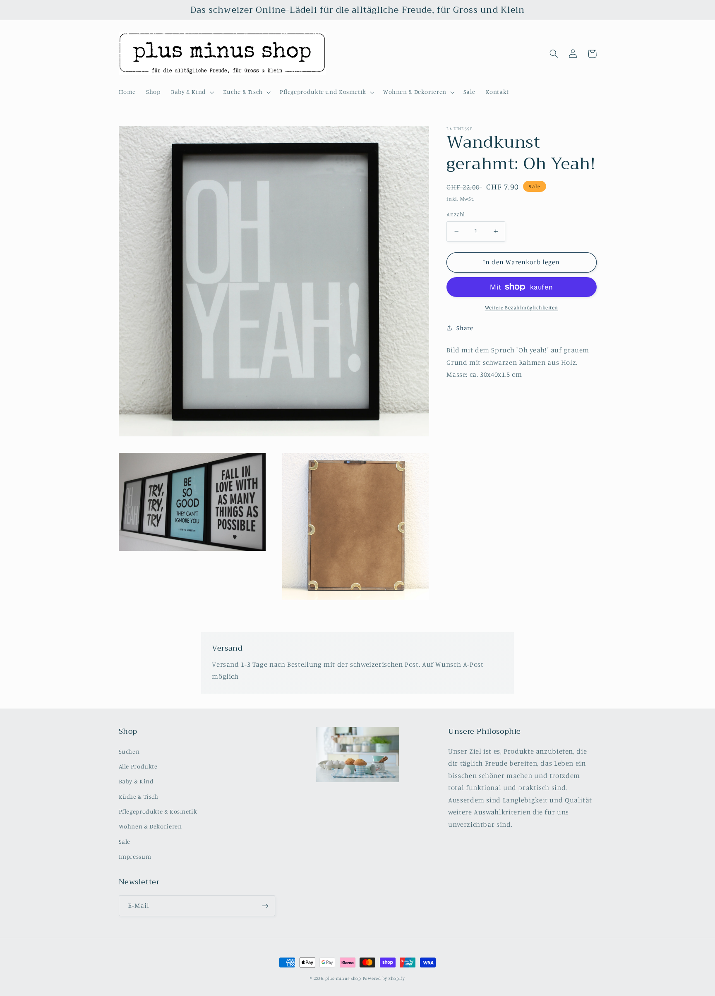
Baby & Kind (136, 781)
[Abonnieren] (264, 905)
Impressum (135, 856)
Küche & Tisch (138, 796)
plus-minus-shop (343, 978)
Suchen (129, 751)
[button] (192, 92)
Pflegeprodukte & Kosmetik (158, 811)
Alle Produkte (138, 766)
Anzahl (455, 214)
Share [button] (464, 327)
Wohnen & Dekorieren (150, 826)
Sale (125, 841)
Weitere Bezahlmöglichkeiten (521, 307)
